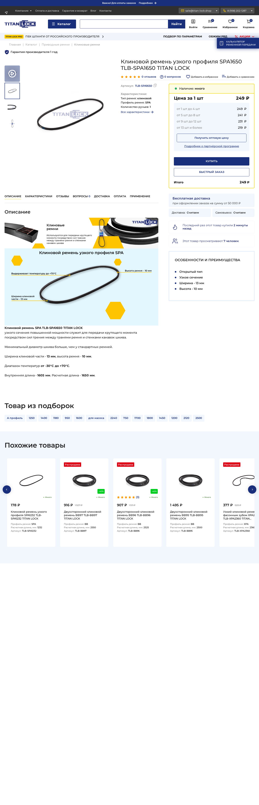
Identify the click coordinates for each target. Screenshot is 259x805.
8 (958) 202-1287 (236, 10)
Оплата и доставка (47, 10)
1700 (137, 418)
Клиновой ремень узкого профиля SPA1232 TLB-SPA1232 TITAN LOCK (29, 515)
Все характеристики (135, 112)
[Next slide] (252, 489)
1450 (162, 418)
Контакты (105, 10)
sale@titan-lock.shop (198, 10)
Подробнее (146, 3)
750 (125, 418)
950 (67, 418)
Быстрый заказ (211, 172)
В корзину (43, 542)
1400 (44, 418)
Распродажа (72, 464)
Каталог (64, 24)
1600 (79, 418)
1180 (56, 418)
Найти (176, 24)
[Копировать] (155, 86)
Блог (93, 10)
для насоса (96, 418)
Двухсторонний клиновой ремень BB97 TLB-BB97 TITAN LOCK (82, 515)
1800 (150, 418)
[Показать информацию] (216, 10)
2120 (186, 418)
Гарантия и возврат (74, 10)
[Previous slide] (7, 489)
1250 (32, 418)
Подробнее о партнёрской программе (211, 146)
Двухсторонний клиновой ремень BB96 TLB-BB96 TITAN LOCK (135, 515)
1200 (174, 418)
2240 (113, 418)
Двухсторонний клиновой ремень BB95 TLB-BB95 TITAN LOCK (188, 515)
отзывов (149, 76)
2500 (198, 418)
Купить (211, 161)
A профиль (15, 418)
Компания (21, 10)
